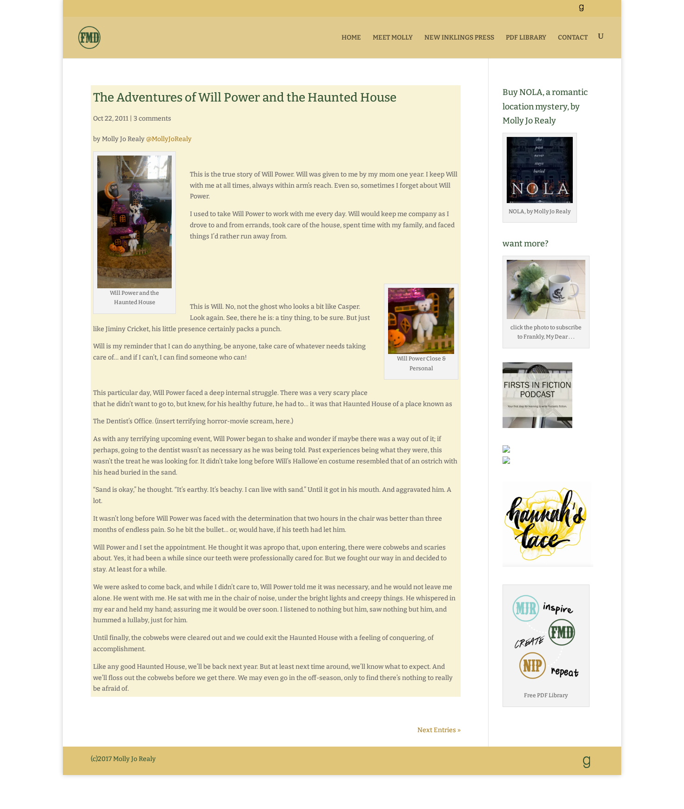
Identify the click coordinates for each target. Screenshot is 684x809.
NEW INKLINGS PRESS (459, 37)
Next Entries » (439, 730)
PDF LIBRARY (526, 37)
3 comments (152, 118)
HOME (351, 37)
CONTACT (573, 37)
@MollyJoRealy (169, 139)
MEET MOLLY (393, 37)
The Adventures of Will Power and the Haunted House (244, 97)
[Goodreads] (581, 10)
